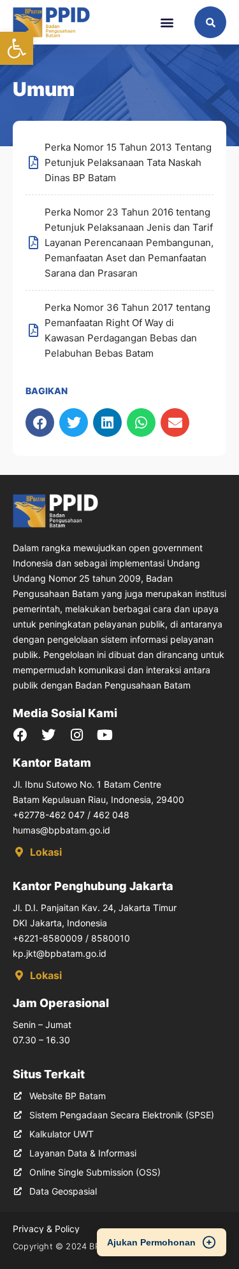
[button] (16, 48)
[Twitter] (48, 735)
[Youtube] (105, 735)
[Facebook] (20, 735)
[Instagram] (76, 735)
